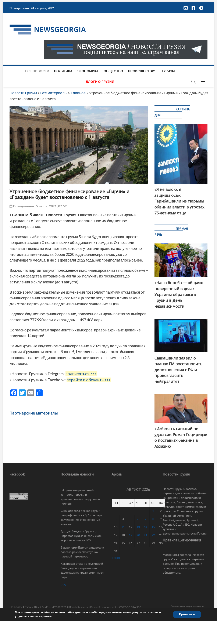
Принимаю (187, 614)
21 (145, 535)
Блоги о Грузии (100, 81)
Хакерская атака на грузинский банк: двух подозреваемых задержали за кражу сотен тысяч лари (83, 570)
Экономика (88, 71)
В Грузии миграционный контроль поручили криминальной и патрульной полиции (80, 496)
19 (130, 535)
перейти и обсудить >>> (89, 380)
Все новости (37, 71)
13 (138, 527)
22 (153, 535)
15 (153, 527)
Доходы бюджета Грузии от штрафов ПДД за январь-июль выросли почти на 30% (81, 535)
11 (123, 527)
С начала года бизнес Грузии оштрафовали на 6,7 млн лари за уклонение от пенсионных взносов (81, 517)
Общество (113, 71)
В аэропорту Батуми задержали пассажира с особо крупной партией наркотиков (82, 552)
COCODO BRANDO (130, 607)
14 (145, 527)
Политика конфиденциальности (187, 606)
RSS (63, 585)
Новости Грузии (21, 607)
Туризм (168, 71)
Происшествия (142, 71)
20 (138, 535)
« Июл (116, 557)
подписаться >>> (81, 373)
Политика (63, 71)
